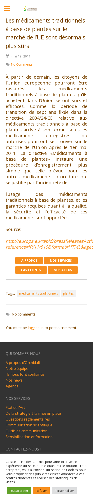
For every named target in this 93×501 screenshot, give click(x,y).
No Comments (22, 64)
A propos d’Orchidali (23, 362)
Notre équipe (17, 368)
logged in (36, 327)
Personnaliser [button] (64, 491)
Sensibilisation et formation (29, 436)
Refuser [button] (41, 491)
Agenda (12, 386)
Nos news (14, 380)
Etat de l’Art (15, 407)
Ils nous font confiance (25, 374)
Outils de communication (26, 430)
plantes (68, 293)
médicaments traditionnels (38, 293)
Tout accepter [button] (18, 491)
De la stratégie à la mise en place (33, 413)
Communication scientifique (29, 425)
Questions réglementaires (28, 419)
